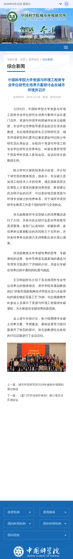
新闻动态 (34, 59)
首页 (22, 59)
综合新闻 (47, 59)
